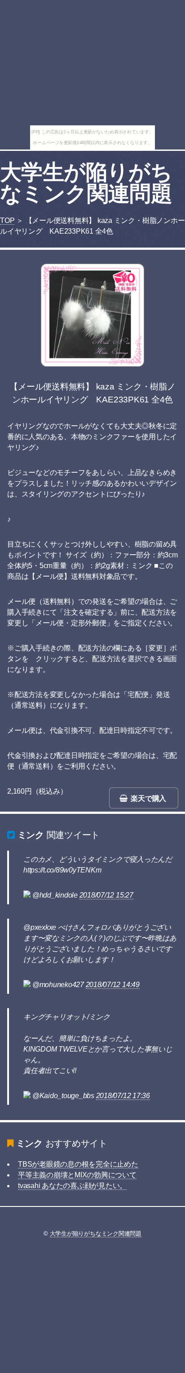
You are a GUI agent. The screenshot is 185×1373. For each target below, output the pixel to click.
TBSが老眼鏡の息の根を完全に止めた (78, 1164)
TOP (7, 220)
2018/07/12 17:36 (123, 1095)
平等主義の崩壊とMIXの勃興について (77, 1175)
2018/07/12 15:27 (106, 895)
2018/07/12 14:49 (113, 984)
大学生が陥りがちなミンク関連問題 (86, 182)
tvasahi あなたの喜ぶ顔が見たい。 (72, 1185)
